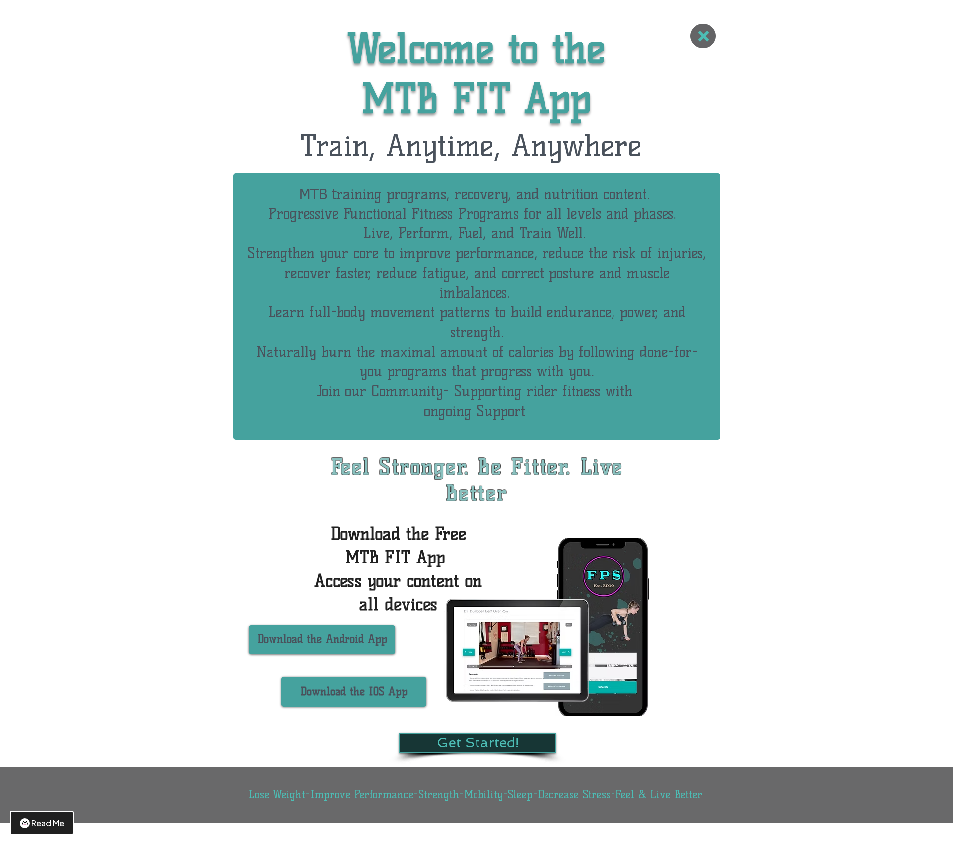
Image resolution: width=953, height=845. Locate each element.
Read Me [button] (47, 823)
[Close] (703, 36)
